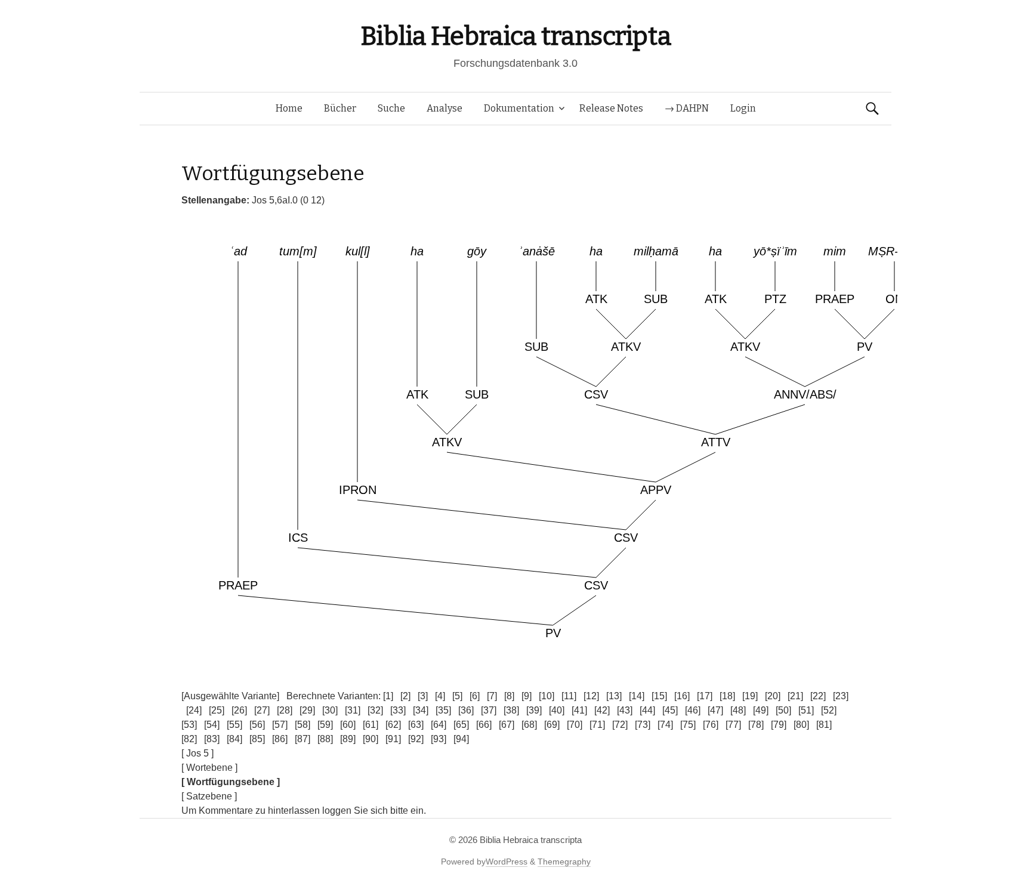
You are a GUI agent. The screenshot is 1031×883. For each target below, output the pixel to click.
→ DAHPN (687, 108)
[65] (461, 725)
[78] (756, 725)
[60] (348, 725)
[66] (484, 725)
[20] (772, 696)
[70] (574, 725)
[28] (284, 710)
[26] (239, 710)
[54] (212, 725)
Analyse (444, 108)
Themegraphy (564, 861)
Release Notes (611, 108)
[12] (591, 696)
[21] (795, 696)
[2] (405, 696)
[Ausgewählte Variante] (230, 696)
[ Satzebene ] (209, 796)
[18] (727, 696)
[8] (509, 696)
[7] (492, 696)
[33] (398, 710)
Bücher (340, 108)
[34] (420, 710)
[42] (602, 710)
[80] (801, 725)
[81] (824, 725)
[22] (818, 696)
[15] (659, 696)
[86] (280, 739)
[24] (194, 710)
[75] (688, 725)
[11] (568, 696)
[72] (620, 725)
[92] (416, 739)
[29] (307, 710)
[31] (352, 710)
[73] (642, 725)
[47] (715, 710)
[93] (438, 739)
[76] (710, 725)
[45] (670, 710)
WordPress (506, 861)
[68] (529, 725)
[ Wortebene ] (209, 767)
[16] (682, 696)
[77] (733, 725)
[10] (546, 696)
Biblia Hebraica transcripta (515, 36)
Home (289, 108)
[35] (443, 710)
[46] (692, 710)
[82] (189, 739)
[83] (212, 739)
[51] (806, 710)
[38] (511, 710)
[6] (475, 696)
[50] (783, 710)
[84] (234, 739)
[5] (457, 696)
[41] (579, 710)
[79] (778, 725)
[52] (828, 710)
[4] (440, 696)
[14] (636, 696)
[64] (438, 725)
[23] (840, 696)
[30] (330, 710)
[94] (461, 739)
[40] (556, 710)
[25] (216, 710)
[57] (280, 725)
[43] (624, 710)
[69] (552, 725)
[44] (647, 710)
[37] (488, 710)
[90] (370, 739)
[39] (534, 710)
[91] (393, 739)
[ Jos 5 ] (197, 753)
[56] (257, 725)
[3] (423, 696)
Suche (391, 108)
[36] (466, 710)
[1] (388, 696)
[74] (665, 725)
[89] (348, 739)
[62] (393, 725)
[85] (257, 739)
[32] (375, 710)
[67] (506, 725)
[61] (370, 725)
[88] (325, 739)
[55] (234, 725)
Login (743, 108)
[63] (416, 725)
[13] (614, 696)
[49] (760, 710)
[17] (704, 696)
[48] (738, 710)
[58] (302, 725)
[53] (189, 725)
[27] (262, 710)
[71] (597, 725)
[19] (750, 696)
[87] (302, 739)
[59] (325, 725)
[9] (526, 696)
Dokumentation (519, 108)
